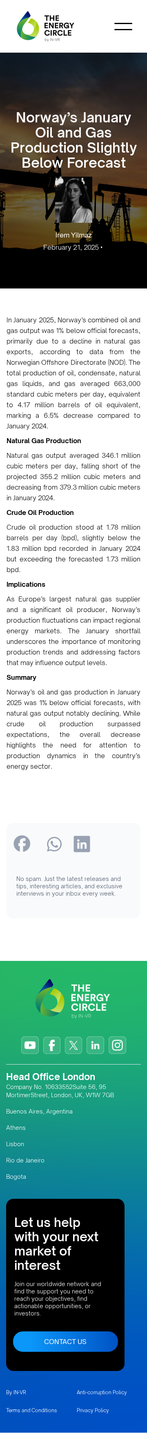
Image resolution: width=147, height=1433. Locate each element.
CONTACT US (65, 1342)
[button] (123, 26)
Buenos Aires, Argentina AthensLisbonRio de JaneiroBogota (39, 1144)
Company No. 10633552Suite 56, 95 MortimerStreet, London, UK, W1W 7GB (60, 1090)
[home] (58, 26)
